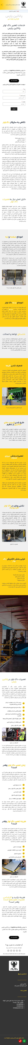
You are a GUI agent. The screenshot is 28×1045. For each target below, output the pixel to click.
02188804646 (20, 1004)
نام (24, 89)
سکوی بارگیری (17, 692)
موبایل (23, 101)
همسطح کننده (15, 157)
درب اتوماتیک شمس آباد (20, 986)
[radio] (19, 951)
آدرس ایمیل (22, 95)
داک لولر (11, 309)
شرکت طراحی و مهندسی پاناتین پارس (13, 4)
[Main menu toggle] (1, 4)
